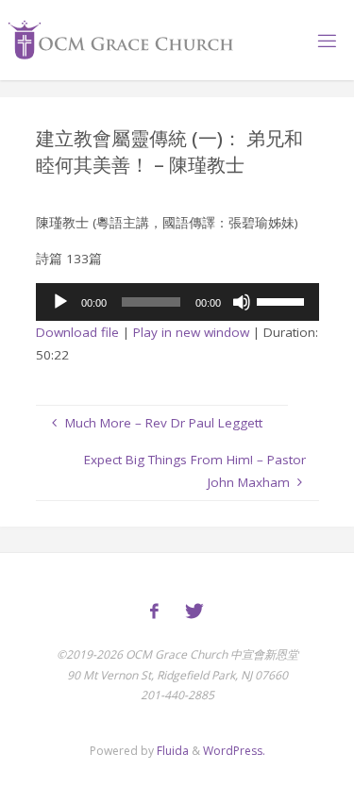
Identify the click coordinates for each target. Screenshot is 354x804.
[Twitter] (194, 611)
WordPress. (234, 751)
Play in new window (191, 332)
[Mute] (241, 302)
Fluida (171, 751)
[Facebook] (155, 611)
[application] (177, 302)
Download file (77, 332)
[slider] (283, 300)
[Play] (60, 302)
